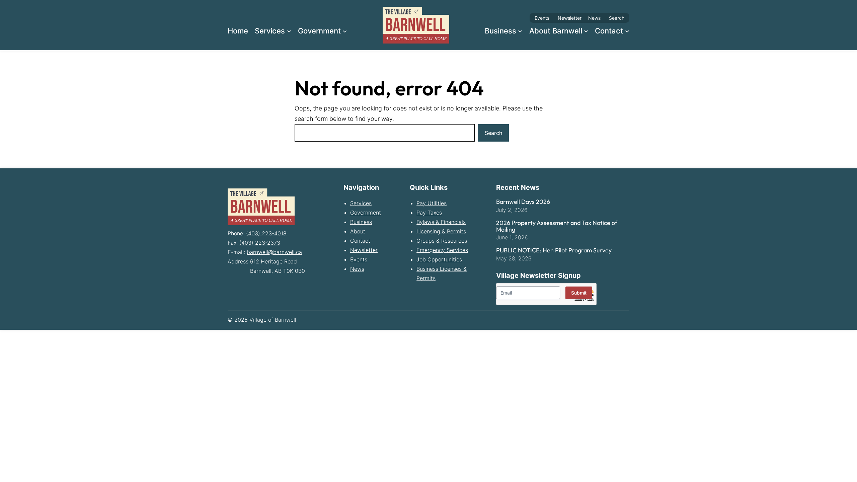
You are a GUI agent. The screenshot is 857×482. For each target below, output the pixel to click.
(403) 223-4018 (266, 233)
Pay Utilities (431, 203)
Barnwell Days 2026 (523, 201)
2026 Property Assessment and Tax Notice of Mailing (556, 226)
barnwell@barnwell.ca (274, 252)
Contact (360, 240)
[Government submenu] (344, 30)
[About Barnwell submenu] (586, 30)
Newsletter (569, 18)
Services (361, 203)
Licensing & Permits (441, 231)
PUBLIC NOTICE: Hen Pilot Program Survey (554, 250)
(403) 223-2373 (259, 242)
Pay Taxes (429, 212)
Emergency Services (442, 250)
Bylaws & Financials (441, 222)
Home (238, 30)
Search (616, 18)
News (594, 18)
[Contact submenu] (627, 30)
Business (361, 222)
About (357, 231)
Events (542, 18)
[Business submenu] (520, 30)
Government (365, 212)
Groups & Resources (441, 240)
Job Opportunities (439, 259)
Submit (579, 293)
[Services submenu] (289, 30)
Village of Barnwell (272, 319)
